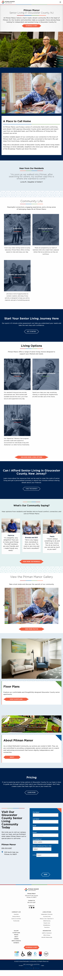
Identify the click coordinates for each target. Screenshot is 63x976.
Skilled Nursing (46, 920)
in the (34, 855)
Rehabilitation (46, 925)
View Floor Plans (16, 699)
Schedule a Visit (31, 947)
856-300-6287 (7, 848)
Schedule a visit (31, 26)
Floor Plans (16, 932)
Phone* (35, 832)
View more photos (31, 629)
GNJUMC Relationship (46, 937)
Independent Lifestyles (46, 914)
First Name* (36, 812)
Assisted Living (46, 916)
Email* (34, 825)
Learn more (31, 792)
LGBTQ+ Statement (47, 933)
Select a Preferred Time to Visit (42, 846)
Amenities (16, 914)
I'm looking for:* (37, 839)
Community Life (16, 912)
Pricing (16, 934)
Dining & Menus (16, 916)
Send (45, 874)
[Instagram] (31, 907)
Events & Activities (16, 918)
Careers (16, 938)
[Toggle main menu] (60, 2)
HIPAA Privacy (46, 935)
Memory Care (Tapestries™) (47, 918)
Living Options (47, 912)
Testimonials (16, 920)
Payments (16, 942)
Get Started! (31, 331)
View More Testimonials (31, 561)
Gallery (16, 930)
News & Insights (16, 940)
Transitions (47, 927)
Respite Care (47, 923)
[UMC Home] (8, 2)
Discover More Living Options (31, 457)
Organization (47, 930)
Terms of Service (37, 965)
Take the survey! (31, 488)
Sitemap (37, 968)
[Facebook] (29, 907)
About (12, 757)
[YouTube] (33, 907)
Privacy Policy (27, 965)
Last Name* (36, 819)
